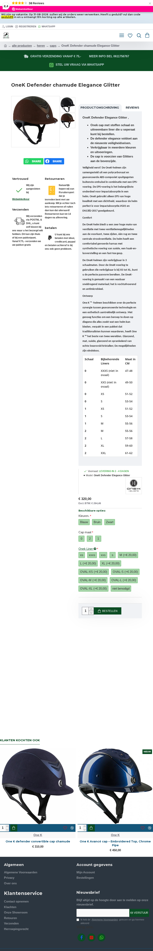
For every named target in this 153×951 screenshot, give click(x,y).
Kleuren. (83, 516)
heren (41, 45)
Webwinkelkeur (20, 199)
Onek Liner (86, 548)
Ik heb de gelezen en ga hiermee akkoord (112, 921)
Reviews (132, 107)
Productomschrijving (99, 107)
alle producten (22, 45)
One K (80, 835)
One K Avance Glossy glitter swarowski (80, 841)
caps (53, 45)
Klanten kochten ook (20, 740)
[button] (15, 122)
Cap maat (84, 532)
